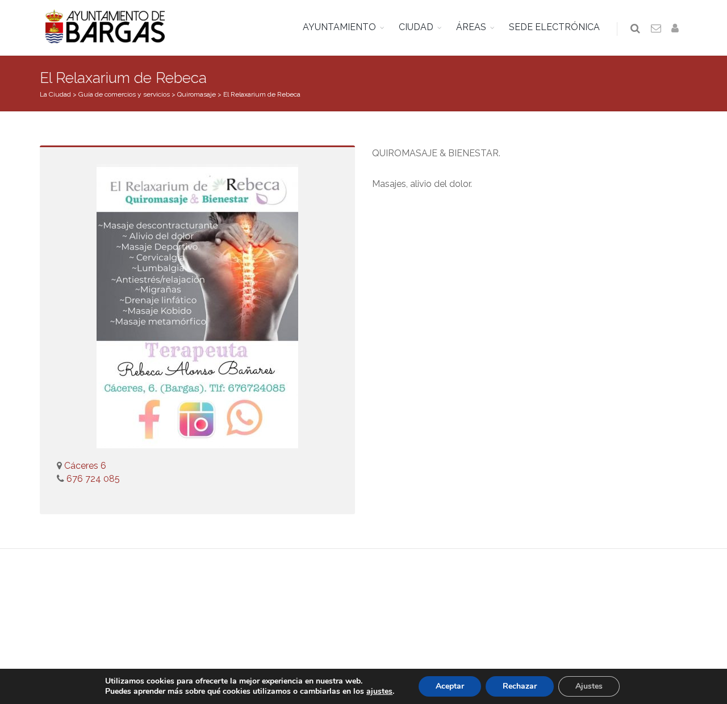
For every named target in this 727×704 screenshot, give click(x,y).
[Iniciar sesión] (677, 29)
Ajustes (589, 686)
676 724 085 (92, 478)
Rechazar (520, 686)
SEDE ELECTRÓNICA (554, 27)
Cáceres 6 (85, 465)
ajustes (379, 691)
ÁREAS (471, 27)
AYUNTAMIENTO (339, 27)
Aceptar (450, 686)
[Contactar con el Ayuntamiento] (656, 29)
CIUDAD (416, 27)
